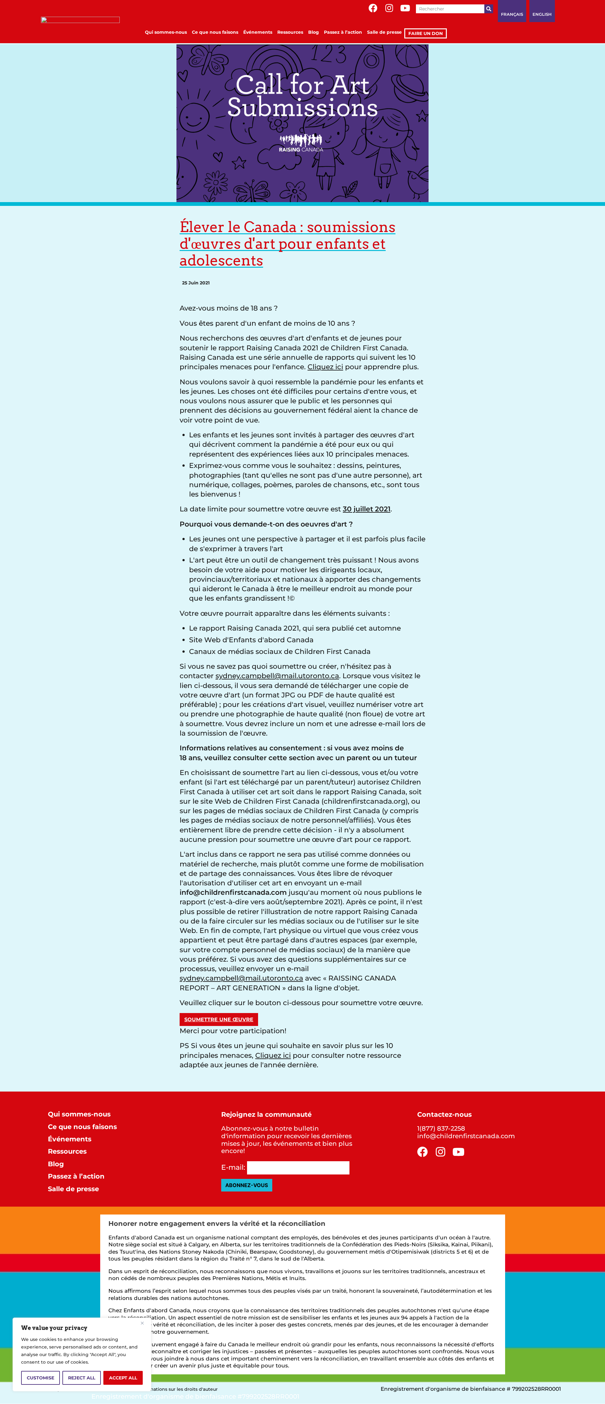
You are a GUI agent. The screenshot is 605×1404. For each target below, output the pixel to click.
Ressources (290, 32)
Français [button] (512, 14)
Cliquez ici (325, 367)
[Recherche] (488, 8)
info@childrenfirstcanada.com (466, 1136)
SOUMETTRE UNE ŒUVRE (218, 1019)
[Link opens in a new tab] (373, 8)
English (542, 14)
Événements (257, 32)
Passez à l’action (343, 32)
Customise (40, 1378)
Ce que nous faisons (215, 32)
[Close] (144, 1323)
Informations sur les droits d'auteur (178, 1389)
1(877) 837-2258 (441, 1128)
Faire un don (425, 33)
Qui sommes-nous (166, 32)
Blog (313, 32)
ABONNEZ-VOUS (246, 1185)
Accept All (123, 1378)
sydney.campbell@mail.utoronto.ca (277, 676)
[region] (82, 1354)
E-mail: (233, 1167)
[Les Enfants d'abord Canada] (80, 27)
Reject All (81, 1378)
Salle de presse (384, 32)
